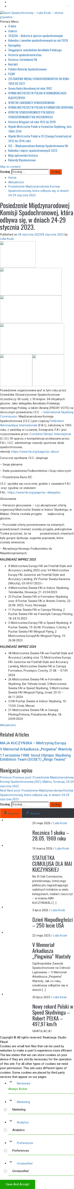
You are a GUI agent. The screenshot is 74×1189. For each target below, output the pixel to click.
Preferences (25, 1143)
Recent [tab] (35, 813)
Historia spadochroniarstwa (25, 54)
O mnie (12, 26)
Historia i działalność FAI (22, 59)
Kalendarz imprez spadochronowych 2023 (32, 150)
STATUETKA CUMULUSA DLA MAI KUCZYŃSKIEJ (52, 863)
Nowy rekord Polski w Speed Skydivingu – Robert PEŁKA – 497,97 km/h (52, 1015)
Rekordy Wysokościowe (22, 160)
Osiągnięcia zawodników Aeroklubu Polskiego (35, 50)
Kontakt (13, 64)
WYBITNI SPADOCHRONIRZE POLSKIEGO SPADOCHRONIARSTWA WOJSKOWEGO (31, 114)
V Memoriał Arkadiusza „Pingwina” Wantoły (36, 749)
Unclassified (24, 1163)
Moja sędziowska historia (23, 155)
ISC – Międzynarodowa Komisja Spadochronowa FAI (38, 145)
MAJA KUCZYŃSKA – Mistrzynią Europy (33, 743)
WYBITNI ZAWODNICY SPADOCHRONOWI (31, 102)
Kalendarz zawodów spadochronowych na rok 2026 (38, 40)
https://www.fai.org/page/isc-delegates (34, 492)
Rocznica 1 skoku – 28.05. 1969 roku (50, 835)
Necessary (23, 1083)
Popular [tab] (13, 813)
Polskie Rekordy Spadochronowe (27, 69)
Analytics (23, 1122)
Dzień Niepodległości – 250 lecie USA (52, 922)
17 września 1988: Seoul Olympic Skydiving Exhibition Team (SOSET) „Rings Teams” (35, 757)
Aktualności (8, 725)
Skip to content (10, 167)
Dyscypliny (14, 45)
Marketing (23, 1102)
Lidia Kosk (7, 239)
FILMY (11, 73)
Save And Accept (17, 1184)
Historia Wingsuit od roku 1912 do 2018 (32, 121)
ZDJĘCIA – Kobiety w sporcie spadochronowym (35, 35)
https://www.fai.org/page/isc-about (35, 451)
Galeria (12, 31)
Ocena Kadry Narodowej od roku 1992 (30, 88)
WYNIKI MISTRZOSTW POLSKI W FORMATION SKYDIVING (40, 107)
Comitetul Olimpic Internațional (50, 434)
